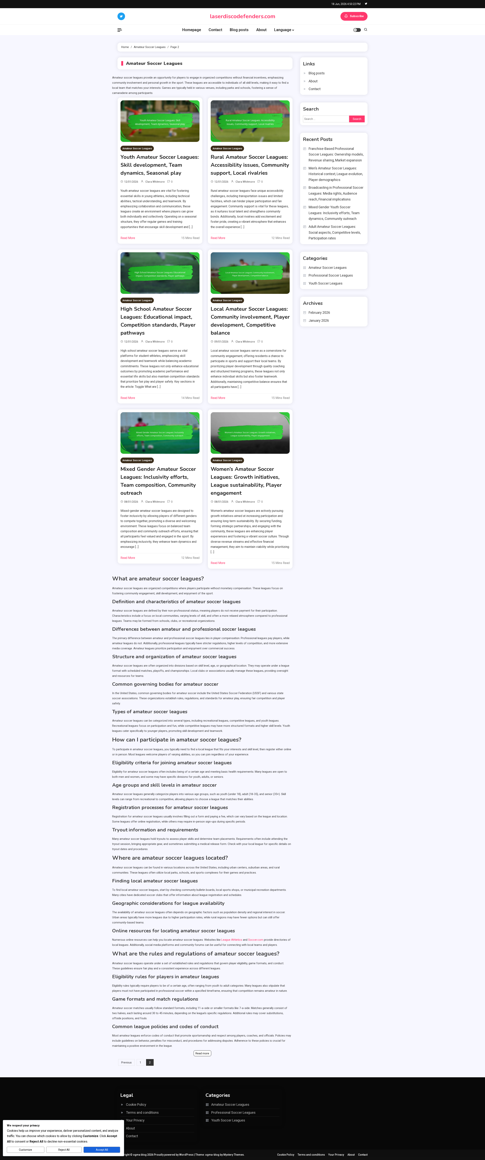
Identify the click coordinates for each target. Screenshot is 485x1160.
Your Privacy (135, 1120)
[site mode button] (357, 30)
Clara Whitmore (155, 181)
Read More (127, 238)
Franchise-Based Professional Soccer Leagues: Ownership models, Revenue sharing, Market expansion (336, 154)
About (261, 30)
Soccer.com (255, 939)
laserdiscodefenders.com (242, 16)
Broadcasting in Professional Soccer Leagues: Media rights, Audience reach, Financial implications (336, 193)
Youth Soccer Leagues (326, 283)
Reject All (64, 1149)
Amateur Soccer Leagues (137, 148)
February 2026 (319, 313)
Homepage (191, 30)
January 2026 (319, 320)
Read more (202, 1053)
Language (282, 30)
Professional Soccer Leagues (331, 275)
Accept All (102, 1149)
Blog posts (239, 30)
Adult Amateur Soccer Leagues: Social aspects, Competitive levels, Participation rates (335, 232)
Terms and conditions (142, 1112)
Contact (215, 30)
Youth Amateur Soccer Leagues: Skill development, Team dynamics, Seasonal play (159, 165)
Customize (25, 1149)
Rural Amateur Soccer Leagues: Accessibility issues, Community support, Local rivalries (250, 165)
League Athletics (231, 939)
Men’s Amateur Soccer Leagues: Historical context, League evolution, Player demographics (336, 174)
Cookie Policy (136, 1105)
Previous (126, 1062)
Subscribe (357, 16)
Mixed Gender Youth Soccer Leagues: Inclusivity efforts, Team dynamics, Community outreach (334, 213)
